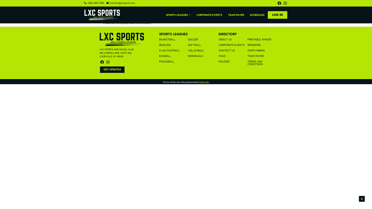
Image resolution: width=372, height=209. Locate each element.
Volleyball (196, 50)
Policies (224, 61)
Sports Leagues (177, 14)
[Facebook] (279, 3)
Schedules (257, 14)
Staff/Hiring (256, 50)
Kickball (165, 55)
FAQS (222, 55)
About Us (225, 39)
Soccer (193, 39)
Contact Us (227, 50)
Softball (194, 44)
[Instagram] (285, 3)
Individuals (195, 55)
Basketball (167, 39)
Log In (277, 15)
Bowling (165, 44)
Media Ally (203, 82)
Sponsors (254, 44)
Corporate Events (209, 14)
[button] (178, 15)
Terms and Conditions (255, 63)
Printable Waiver (259, 39)
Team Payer (236, 14)
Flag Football (169, 50)
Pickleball (166, 61)
